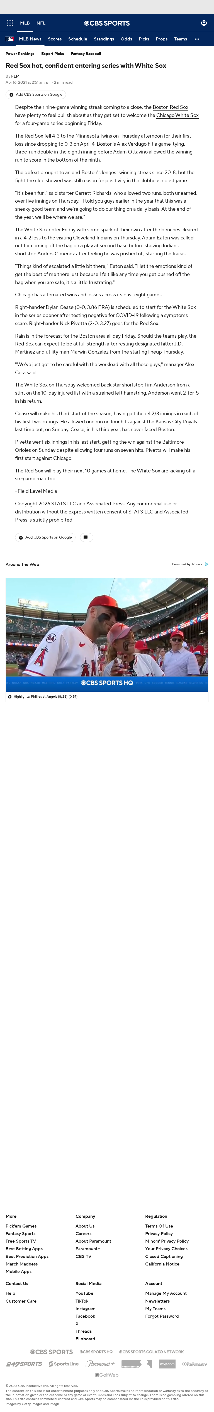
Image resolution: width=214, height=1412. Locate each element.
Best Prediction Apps (27, 1256)
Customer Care (21, 1301)
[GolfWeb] (107, 1375)
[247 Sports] (24, 1363)
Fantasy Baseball (86, 53)
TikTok (82, 1301)
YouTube (84, 1293)
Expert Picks (52, 53)
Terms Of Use (159, 1226)
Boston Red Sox (170, 107)
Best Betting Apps (24, 1249)
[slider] (107, 675)
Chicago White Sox (177, 115)
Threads (84, 1331)
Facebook (85, 1316)
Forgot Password (162, 1316)
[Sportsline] (64, 1363)
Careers (83, 1233)
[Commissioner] (136, 1362)
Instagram (86, 1309)
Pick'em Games (21, 1226)
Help (10, 1293)
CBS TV (83, 1256)
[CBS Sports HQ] (96, 1351)
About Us (85, 1226)
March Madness (22, 1264)
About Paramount (93, 1241)
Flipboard (85, 1339)
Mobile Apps (18, 1271)
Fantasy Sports (20, 1233)
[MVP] (167, 1362)
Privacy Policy (159, 1233)
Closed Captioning (164, 1251)
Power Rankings (20, 53)
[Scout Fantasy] (195, 1364)
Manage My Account (166, 1293)
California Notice (162, 1259)
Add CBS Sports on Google (39, 94)
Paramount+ (88, 1249)
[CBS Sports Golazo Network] (151, 1351)
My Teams (155, 1309)
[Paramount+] (100, 1362)
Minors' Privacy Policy (167, 1241)
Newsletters (157, 1301)
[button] (10, 23)
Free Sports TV (21, 1241)
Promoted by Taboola (187, 564)
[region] (107, 635)
